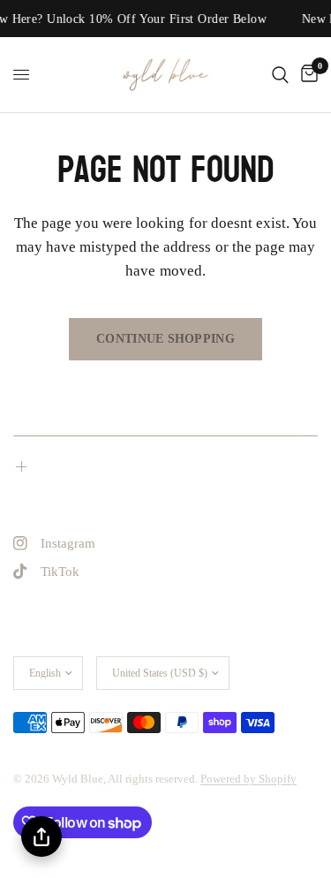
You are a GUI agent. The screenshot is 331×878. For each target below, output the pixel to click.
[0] (306, 74)
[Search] (280, 74)
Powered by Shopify (248, 778)
